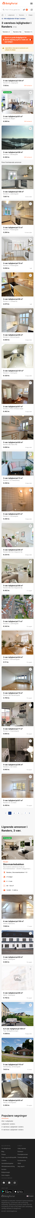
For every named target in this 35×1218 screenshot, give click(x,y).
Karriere (3, 1169)
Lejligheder (11, 15)
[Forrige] (5, 813)
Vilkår (19, 1163)
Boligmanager (5, 1172)
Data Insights (5, 1175)
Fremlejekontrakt (23, 1154)
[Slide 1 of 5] (15, 76)
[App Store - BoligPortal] (19, 1191)
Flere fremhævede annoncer (11, 162)
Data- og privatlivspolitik (8, 1157)
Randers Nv (29, 32)
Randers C (6, 32)
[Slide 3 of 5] (17, 76)
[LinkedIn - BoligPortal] (9, 1182)
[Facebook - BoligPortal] (3, 1182)
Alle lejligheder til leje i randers (14, 18)
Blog (2, 1151)
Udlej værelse (22, 1148)
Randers (21, 15)
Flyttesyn (20, 1151)
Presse (3, 1154)
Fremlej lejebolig (22, 1157)
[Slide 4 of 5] (18, 76)
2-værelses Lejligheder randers (12, 1127)
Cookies (3, 1160)
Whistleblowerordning (8, 1166)
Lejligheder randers (8, 1124)
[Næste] (29, 813)
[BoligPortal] (9, 3)
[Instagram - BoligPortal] (14, 1182)
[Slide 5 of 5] (19, 76)
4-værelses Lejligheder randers (12, 1130)
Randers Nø (17, 32)
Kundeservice (22, 1160)
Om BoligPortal (6, 1148)
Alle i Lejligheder (7, 1121)
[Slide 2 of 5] (16, 76)
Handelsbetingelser (7, 1163)
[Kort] (32, 10)
